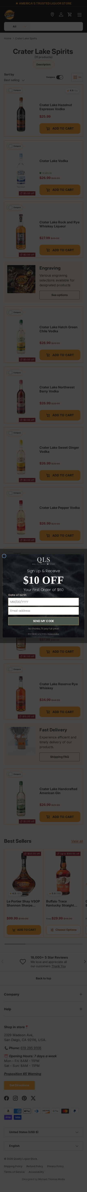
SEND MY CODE (43, 621)
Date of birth (17, 595)
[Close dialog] (4, 556)
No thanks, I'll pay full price (43, 628)
